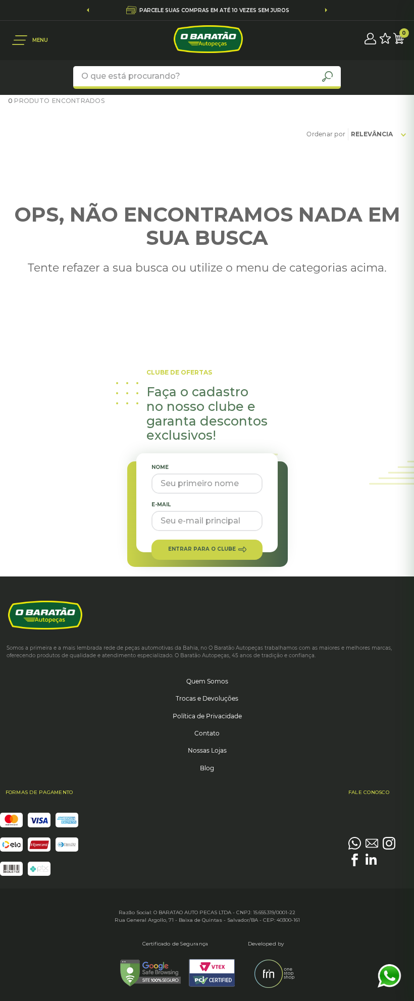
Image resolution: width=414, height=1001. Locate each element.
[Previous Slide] (88, 10)
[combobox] (207, 77)
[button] (30, 40)
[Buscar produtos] (327, 76)
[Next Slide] (326, 10)
